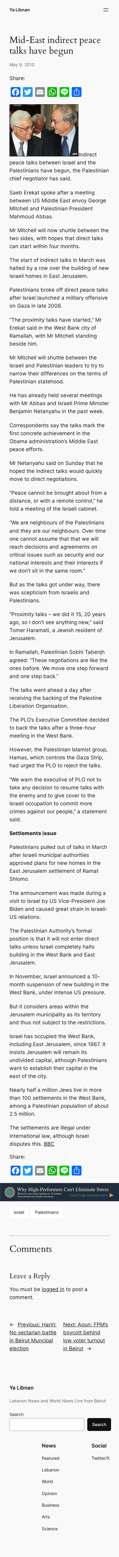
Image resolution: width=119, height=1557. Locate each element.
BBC (49, 1144)
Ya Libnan (19, 9)
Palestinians (47, 1212)
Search (16, 1414)
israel (19, 1212)
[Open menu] (106, 9)
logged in (53, 1289)
